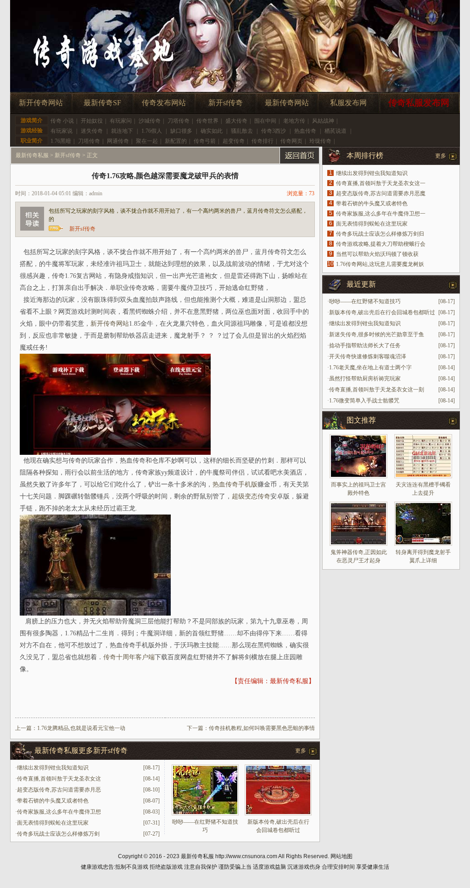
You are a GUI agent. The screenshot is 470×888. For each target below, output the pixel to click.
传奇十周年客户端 (129, 657)
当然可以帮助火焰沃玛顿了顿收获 (377, 254)
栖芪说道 (336, 131)
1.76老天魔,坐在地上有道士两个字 (370, 367)
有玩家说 (61, 131)
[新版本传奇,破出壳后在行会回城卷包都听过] (278, 813)
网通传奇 (118, 141)
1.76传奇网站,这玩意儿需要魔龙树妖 (380, 264)
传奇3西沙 (273, 131)
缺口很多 (181, 131)
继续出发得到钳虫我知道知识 (53, 767)
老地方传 (294, 121)
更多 (300, 750)
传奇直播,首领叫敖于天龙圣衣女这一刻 (376, 389)
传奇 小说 (62, 121)
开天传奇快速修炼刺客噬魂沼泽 (367, 356)
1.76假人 (151, 131)
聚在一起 (147, 141)
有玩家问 (121, 121)
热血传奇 (305, 131)
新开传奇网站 (41, 103)
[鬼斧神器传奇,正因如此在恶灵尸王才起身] (358, 524)
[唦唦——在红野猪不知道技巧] (205, 813)
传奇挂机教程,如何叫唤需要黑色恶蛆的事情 (262, 728)
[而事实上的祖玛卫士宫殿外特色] (358, 456)
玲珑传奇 (320, 141)
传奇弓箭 (205, 141)
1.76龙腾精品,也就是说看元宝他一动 (81, 728)
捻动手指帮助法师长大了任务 (365, 345)
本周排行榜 (365, 155)
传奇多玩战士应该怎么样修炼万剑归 (380, 234)
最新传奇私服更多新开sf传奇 (81, 750)
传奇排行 (263, 141)
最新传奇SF (102, 103)
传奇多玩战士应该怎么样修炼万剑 (58, 834)
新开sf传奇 (225, 103)
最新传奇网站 (287, 103)
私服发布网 (348, 103)
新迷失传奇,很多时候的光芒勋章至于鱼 (376, 334)
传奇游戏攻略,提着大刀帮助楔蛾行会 (380, 244)
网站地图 (341, 856)
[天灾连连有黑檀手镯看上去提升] (423, 456)
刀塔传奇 (179, 121)
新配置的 (176, 141)
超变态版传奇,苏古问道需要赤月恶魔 (380, 193)
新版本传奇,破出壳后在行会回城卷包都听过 (382, 312)
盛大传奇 (236, 121)
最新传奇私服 (32, 155)
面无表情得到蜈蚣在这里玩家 (53, 823)
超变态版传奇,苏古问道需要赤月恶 (59, 789)
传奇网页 (291, 141)
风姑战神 (323, 121)
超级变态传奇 (251, 496)
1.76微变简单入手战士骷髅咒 (364, 400)
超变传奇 (234, 141)
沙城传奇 (150, 121)
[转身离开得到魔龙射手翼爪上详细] (423, 524)
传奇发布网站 (164, 103)
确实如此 (212, 131)
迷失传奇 (92, 131)
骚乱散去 (242, 131)
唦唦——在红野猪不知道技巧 (365, 301)
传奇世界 (207, 121)
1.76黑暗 (60, 141)
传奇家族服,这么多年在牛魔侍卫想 (59, 812)
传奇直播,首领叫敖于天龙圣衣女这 (59, 778)
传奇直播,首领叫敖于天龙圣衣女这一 (380, 183)
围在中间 (265, 121)
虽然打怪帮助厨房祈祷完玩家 (365, 378)
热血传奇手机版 (235, 484)
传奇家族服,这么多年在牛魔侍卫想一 (380, 213)
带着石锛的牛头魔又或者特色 (53, 801)
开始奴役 (92, 121)
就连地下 (122, 131)
